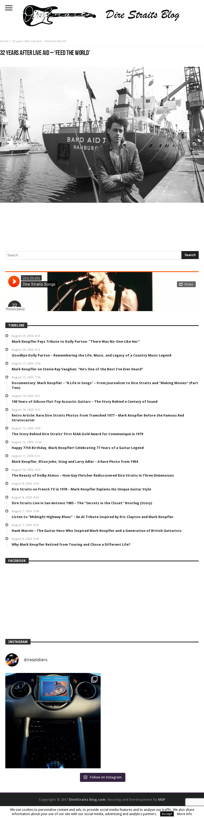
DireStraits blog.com (87, 800)
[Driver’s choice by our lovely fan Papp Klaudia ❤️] (53, 720)
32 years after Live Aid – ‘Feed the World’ (39, 41)
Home (4, 41)
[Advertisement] (102, 218)
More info (184, 814)
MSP (161, 800)
